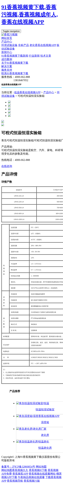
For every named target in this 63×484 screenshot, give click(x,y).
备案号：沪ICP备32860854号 (18, 466)
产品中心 (6, 41)
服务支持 (6, 69)
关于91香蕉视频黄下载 (14, 62)
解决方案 (6, 66)
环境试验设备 (9, 45)
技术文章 (45, 55)
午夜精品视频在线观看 (31, 477)
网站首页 (6, 38)
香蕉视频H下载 (38, 470)
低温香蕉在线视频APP (27, 92)
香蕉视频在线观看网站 (42, 473)
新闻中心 (6, 52)
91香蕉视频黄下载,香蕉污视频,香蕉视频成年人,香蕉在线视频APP (29, 14)
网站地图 (41, 466)
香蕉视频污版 (32, 480)
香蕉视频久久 (20, 470)
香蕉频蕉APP (20, 473)
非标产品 (23, 45)
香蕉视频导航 (15, 480)
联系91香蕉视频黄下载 (14, 73)
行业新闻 (34, 55)
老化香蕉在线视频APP (43, 45)
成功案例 (6, 59)
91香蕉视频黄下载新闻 (14, 55)
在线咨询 (6, 166)
